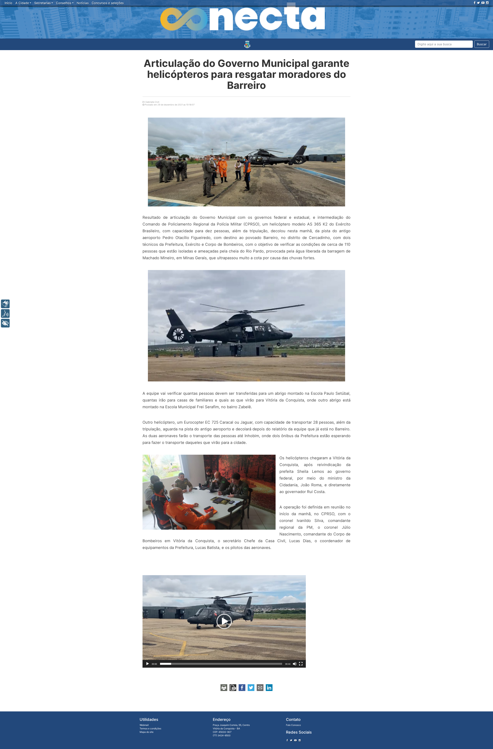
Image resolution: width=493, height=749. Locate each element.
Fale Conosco (293, 725)
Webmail (144, 725)
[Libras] (5, 304)
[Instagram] (487, 3)
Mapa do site (146, 731)
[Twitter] (478, 3)
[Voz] (5, 313)
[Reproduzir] (147, 664)
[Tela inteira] (301, 664)
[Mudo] (295, 664)
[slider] (221, 664)
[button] (224, 621)
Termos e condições (150, 728)
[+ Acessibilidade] (5, 323)
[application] (224, 621)
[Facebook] (474, 3)
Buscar (482, 44)
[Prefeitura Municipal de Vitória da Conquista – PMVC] (247, 44)
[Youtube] (483, 3)
